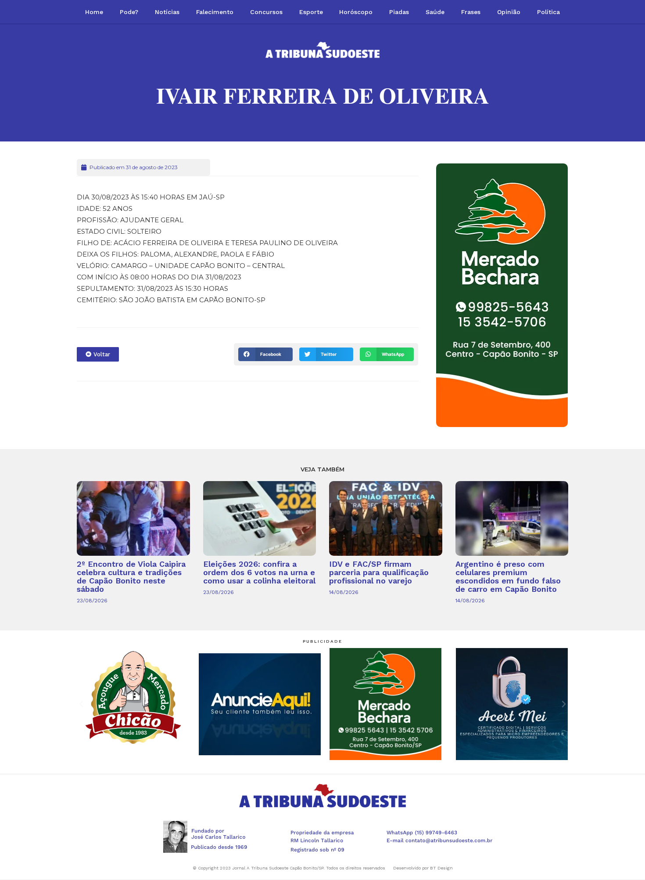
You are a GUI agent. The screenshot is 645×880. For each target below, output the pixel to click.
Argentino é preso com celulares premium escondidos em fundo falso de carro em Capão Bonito (508, 576)
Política (548, 11)
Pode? (129, 11)
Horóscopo (356, 11)
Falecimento (214, 11)
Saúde (435, 11)
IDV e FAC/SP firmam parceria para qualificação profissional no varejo (379, 572)
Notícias (167, 11)
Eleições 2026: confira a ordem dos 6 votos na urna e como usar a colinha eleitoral (259, 572)
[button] (265, 354)
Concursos (266, 11)
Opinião (508, 11)
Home (94, 11)
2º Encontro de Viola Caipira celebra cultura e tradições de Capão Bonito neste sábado (131, 576)
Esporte (311, 11)
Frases (470, 11)
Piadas (399, 11)
